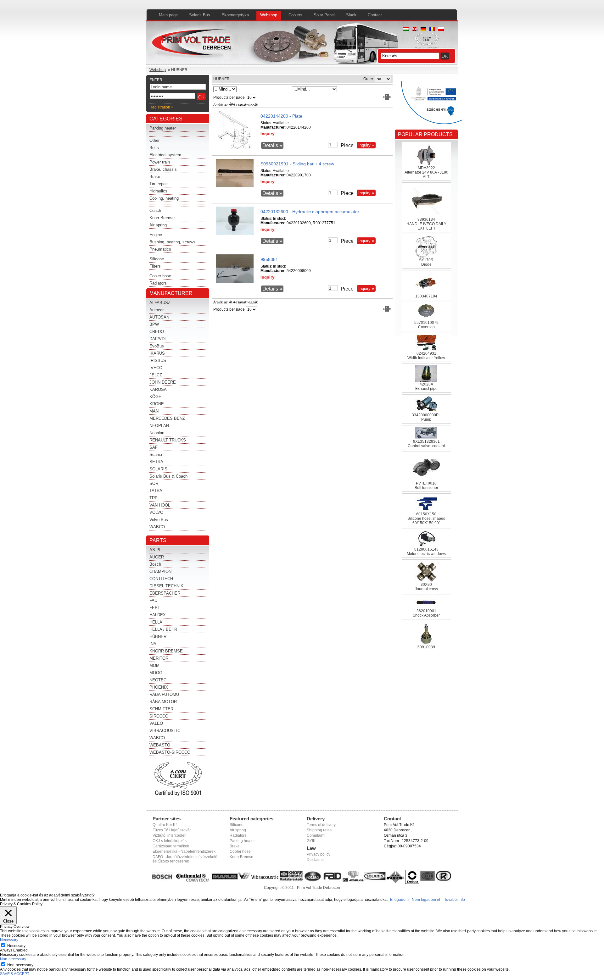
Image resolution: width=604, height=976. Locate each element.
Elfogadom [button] (399, 899)
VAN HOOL (159, 505)
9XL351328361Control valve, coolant (426, 443)
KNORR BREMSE (166, 651)
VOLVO (156, 512)
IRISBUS (157, 360)
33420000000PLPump (426, 417)
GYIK (311, 841)
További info (454, 899)
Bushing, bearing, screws (172, 242)
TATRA (155, 490)
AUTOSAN (159, 317)
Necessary (16, 946)
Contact (375, 15)
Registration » (161, 107)
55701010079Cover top (426, 324)
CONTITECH (161, 578)
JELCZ (155, 375)
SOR (153, 483)
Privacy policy (318, 854)
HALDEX (157, 615)
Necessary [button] (9, 940)
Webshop (268, 15)
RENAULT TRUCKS (167, 440)
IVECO (155, 367)
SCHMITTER (161, 709)
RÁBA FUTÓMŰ (164, 694)
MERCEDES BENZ (167, 418)
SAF (153, 447)
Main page (168, 15)
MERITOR (158, 658)
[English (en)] (414, 29)
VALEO (156, 723)
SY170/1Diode (426, 262)
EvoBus (156, 346)
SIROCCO (158, 716)
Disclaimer (316, 859)
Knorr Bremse (162, 217)
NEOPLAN (159, 425)
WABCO (157, 526)
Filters (155, 266)
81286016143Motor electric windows (426, 551)
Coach (155, 210)
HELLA (155, 622)
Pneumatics (160, 249)
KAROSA (158, 389)
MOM (154, 665)
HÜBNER (157, 636)
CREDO (156, 331)
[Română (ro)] (432, 29)
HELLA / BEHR (163, 629)
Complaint (315, 835)
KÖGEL (156, 396)
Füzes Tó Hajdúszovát (172, 830)
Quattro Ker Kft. (165, 825)
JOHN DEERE (162, 382)
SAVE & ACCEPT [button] (14, 974)
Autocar (156, 310)
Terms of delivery (321, 825)
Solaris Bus (199, 15)
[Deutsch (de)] (423, 29)
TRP (153, 498)
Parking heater (162, 128)
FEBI (154, 607)
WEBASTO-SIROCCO (169, 752)
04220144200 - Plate (281, 116)
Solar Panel (324, 15)
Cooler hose (160, 276)
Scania (155, 454)
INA (152, 643)
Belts (154, 147)
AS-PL (155, 549)
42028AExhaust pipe (426, 386)
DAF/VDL (158, 338)
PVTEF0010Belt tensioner (426, 485)
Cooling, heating (164, 198)
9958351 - (270, 259)
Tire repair (158, 183)
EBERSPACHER (164, 593)
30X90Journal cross (426, 586)
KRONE (156, 404)
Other (154, 140)
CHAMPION (160, 571)
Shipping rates (319, 830)
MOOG (155, 672)
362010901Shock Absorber (426, 613)
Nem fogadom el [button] (426, 899)
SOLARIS (158, 469)
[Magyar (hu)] (406, 29)
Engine (155, 234)
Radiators (158, 283)
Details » (272, 145)
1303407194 (426, 296)
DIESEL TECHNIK (166, 586)
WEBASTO (159, 745)
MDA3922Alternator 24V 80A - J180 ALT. (426, 172)
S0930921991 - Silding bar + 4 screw (297, 163)
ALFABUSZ (160, 302)
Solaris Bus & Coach (168, 476)
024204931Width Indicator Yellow (426, 355)
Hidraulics (158, 191)
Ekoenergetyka (235, 15)
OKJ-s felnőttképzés (170, 841)
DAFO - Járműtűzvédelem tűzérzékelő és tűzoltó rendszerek (185, 859)
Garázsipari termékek (171, 846)
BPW (154, 324)
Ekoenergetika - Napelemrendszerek (184, 851)
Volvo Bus (158, 519)
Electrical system (165, 154)
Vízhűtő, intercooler (169, 835)
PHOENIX (158, 687)
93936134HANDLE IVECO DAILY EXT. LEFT (426, 223)
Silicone (156, 259)
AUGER (156, 557)
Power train (159, 162)
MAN (154, 411)
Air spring (158, 225)
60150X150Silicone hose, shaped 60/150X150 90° (426, 518)
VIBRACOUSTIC (164, 730)
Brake (154, 176)
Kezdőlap (192, 44)
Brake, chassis (163, 169)
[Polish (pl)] (441, 29)
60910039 (426, 647)
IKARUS (157, 353)
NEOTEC (157, 680)
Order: (368, 79)
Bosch (155, 564)
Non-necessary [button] (13, 959)
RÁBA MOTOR (163, 701)
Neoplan (156, 432)
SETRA (156, 461)
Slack (351, 15)
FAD (153, 600)
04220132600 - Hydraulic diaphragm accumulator (309, 211)
